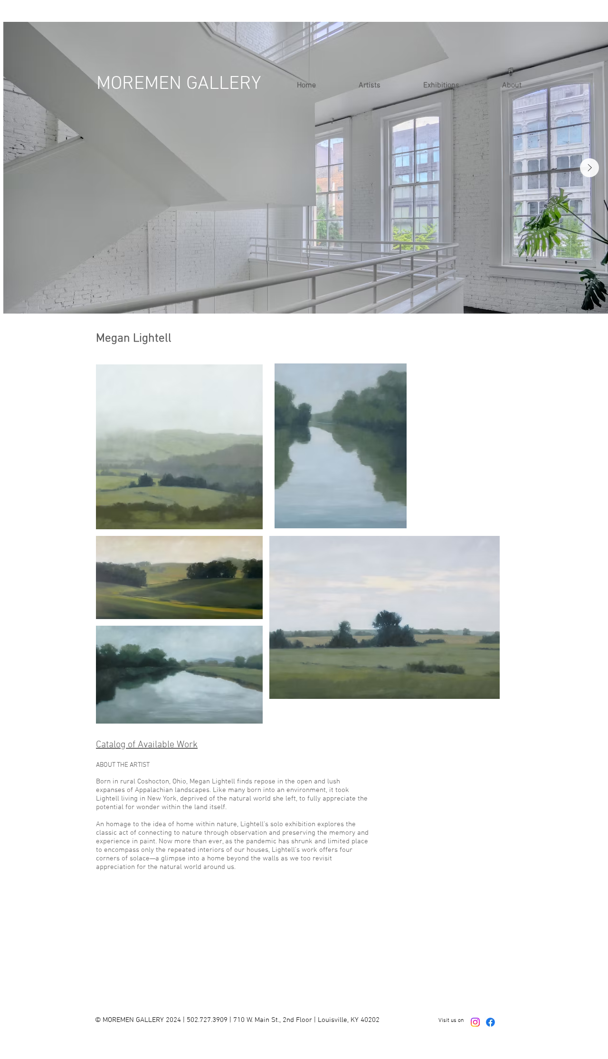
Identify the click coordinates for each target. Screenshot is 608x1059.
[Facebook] (490, 1022)
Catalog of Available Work (147, 745)
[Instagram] (475, 1022)
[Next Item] (589, 167)
